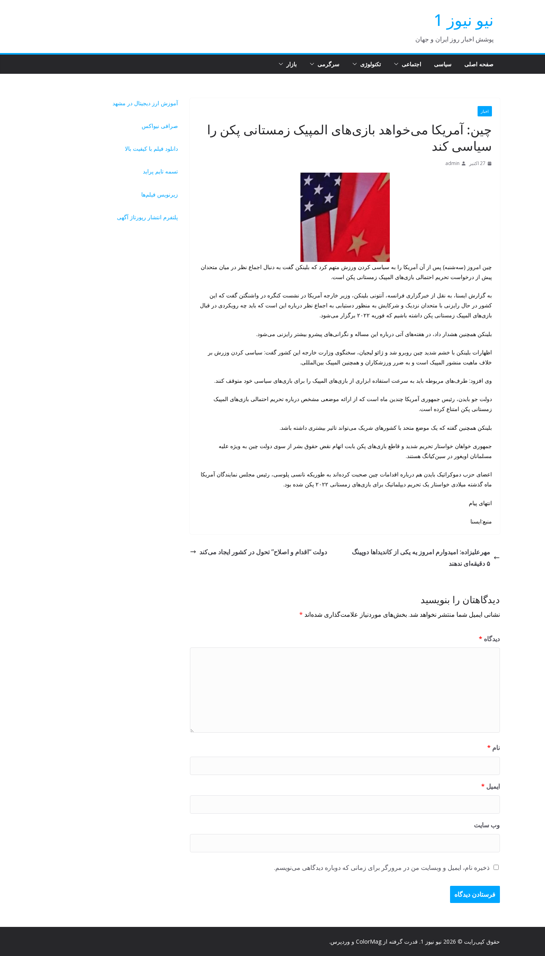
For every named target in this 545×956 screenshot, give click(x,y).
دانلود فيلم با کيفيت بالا (151, 148)
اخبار (485, 111)
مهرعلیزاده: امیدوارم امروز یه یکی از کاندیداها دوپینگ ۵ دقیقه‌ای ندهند (421, 557)
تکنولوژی (370, 64)
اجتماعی (411, 64)
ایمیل (490, 786)
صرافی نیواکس (160, 126)
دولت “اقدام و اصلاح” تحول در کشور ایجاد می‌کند (263, 551)
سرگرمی (329, 64)
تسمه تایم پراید (160, 171)
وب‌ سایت (487, 824)
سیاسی (443, 64)
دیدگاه (489, 638)
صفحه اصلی (479, 64)
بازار (291, 64)
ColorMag (368, 941)
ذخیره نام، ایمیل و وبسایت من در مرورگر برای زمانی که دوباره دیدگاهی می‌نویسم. (382, 867)
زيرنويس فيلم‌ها (159, 194)
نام (493, 747)
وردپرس (340, 941)
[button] (398, 64)
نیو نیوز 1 (464, 20)
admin (452, 163)
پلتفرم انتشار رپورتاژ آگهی (147, 217)
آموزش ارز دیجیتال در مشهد (145, 103)
